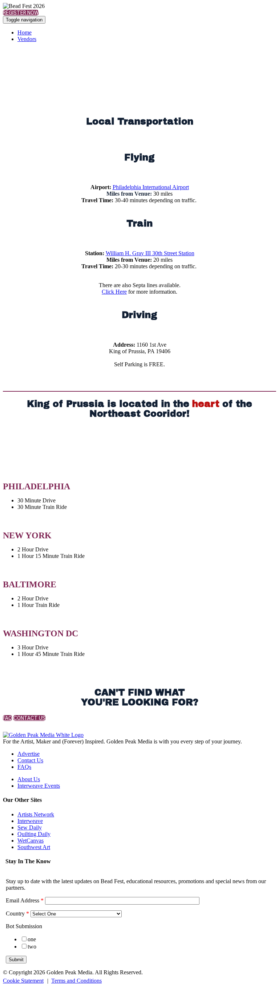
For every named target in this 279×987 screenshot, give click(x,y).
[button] (21, 13)
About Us (28, 779)
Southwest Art (33, 847)
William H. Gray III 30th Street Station (150, 253)
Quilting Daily (33, 834)
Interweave (30, 821)
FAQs (24, 767)
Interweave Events (38, 786)
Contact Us (30, 760)
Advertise (28, 754)
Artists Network (35, 814)
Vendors (26, 39)
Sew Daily (29, 827)
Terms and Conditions (76, 981)
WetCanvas (30, 840)
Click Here (114, 292)
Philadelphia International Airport (151, 187)
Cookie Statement (23, 981)
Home (24, 32)
